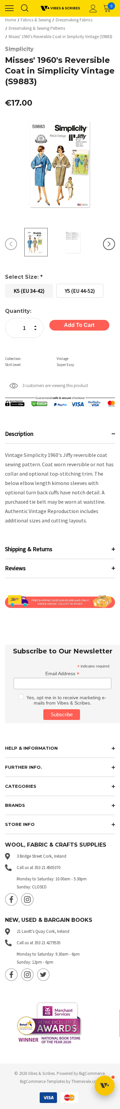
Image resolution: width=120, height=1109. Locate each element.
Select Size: (24, 277)
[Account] (92, 8)
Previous (11, 244)
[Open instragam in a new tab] (27, 899)
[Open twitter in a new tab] (43, 974)
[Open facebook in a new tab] (11, 899)
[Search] (24, 8)
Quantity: (18, 311)
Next (109, 244)
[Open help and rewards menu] (105, 1086)
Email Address (62, 673)
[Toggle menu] (9, 8)
